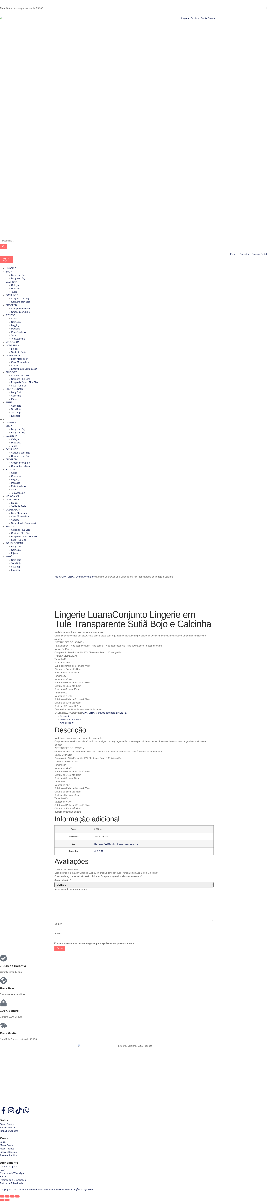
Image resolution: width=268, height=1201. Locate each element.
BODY (9, 272)
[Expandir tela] (7, 1196)
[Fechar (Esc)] (17, 1196)
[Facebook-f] (3, 1110)
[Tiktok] (18, 1110)
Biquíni (14, 349)
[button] (1, 8)
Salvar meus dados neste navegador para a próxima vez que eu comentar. (96, 943)
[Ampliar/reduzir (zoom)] (2, 1196)
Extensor (15, 416)
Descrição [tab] (65, 716)
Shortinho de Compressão (24, 369)
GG (98, 851)
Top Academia (18, 339)
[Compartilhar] (12, 1196)
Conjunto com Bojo (20, 298)
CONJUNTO (12, 295)
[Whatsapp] (26, 1110)
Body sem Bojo (18, 278)
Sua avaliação (62, 880)
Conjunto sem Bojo (20, 302)
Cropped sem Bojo (20, 312)
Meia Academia (19, 332)
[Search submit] (3, 246)
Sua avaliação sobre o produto (71, 889)
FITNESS (10, 315)
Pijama (14, 399)
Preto (126, 844)
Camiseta (16, 322)
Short (13, 335)
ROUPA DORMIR (14, 389)
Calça (14, 318)
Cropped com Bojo (20, 308)
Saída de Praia (18, 352)
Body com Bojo (18, 275)
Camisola (16, 396)
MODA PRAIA (13, 345)
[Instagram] (11, 1110)
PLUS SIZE (11, 372)
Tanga (14, 292)
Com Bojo (16, 406)
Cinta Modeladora (20, 362)
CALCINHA (11, 282)
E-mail (58, 933)
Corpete (15, 365)
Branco (120, 844)
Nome (58, 924)
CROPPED (11, 305)
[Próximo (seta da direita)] (7, 1200)
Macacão (15, 329)
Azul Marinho (109, 844)
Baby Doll (16, 392)
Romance (98, 844)
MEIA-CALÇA (12, 342)
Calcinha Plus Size (20, 375)
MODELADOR (13, 355)
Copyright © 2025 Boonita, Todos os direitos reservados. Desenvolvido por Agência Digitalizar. (46, 1189)
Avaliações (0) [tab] (67, 723)
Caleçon (15, 285)
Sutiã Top (16, 412)
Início (57, 577)
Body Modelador (19, 359)
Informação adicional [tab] (70, 719)
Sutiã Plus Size (18, 386)
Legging (15, 325)
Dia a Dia (16, 288)
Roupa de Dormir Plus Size (24, 382)
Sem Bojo (16, 409)
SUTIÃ (9, 402)
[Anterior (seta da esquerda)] (2, 1200)
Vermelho (134, 844)
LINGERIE (11, 268)
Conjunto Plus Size (20, 379)
